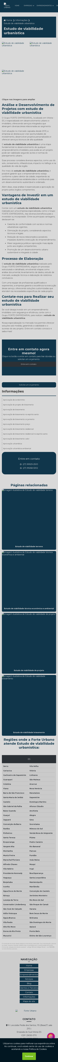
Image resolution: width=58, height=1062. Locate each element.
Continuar (29, 1056)
